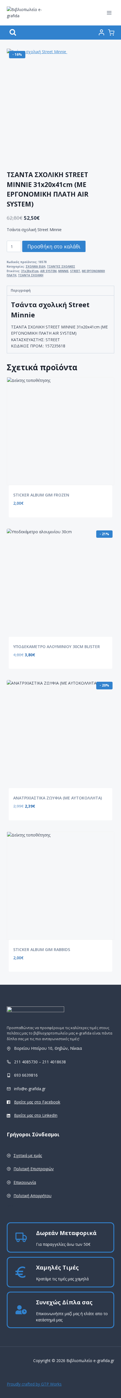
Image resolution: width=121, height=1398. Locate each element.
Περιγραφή (21, 290)
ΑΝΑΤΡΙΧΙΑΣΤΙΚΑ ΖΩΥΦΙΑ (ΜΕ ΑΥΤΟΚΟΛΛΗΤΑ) (57, 798)
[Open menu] (109, 12)
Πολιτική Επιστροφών (34, 1168)
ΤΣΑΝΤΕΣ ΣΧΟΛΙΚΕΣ (61, 266)
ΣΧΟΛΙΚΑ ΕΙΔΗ (35, 266)
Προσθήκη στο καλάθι (53, 246)
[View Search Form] (13, 32)
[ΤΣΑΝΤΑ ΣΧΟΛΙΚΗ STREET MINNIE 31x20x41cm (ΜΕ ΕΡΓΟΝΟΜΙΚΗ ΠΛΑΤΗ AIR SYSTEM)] (63, 105)
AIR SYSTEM (48, 271)
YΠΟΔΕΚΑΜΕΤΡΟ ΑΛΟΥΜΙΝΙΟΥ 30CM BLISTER (56, 646)
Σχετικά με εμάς (28, 1155)
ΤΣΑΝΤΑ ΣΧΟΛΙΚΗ (30, 275)
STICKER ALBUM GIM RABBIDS (41, 949)
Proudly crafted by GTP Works (34, 1384)
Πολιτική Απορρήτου (32, 1195)
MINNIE (63, 271)
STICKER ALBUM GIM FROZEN (41, 495)
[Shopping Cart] (111, 32)
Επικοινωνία (25, 1182)
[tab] (60, 291)
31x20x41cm (30, 271)
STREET (75, 271)
